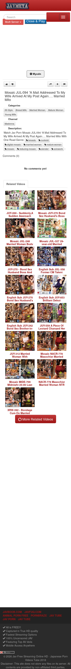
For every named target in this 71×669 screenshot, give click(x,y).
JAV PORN (9, 619)
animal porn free (15, 615)
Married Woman (37, 109)
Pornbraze (39, 615)
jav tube (55, 615)
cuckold (44, 140)
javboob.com (12, 612)
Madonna (9, 123)
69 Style (9, 109)
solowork (58, 148)
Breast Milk (21, 109)
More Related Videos (37, 419)
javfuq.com (32, 612)
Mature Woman (55, 109)
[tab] (15, 184)
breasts (32, 140)
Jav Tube (24, 619)
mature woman (54, 144)
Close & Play (35, 21)
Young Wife (10, 114)
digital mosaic (14, 144)
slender (45, 148)
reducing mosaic (27, 148)
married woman (33, 144)
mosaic (10, 148)
